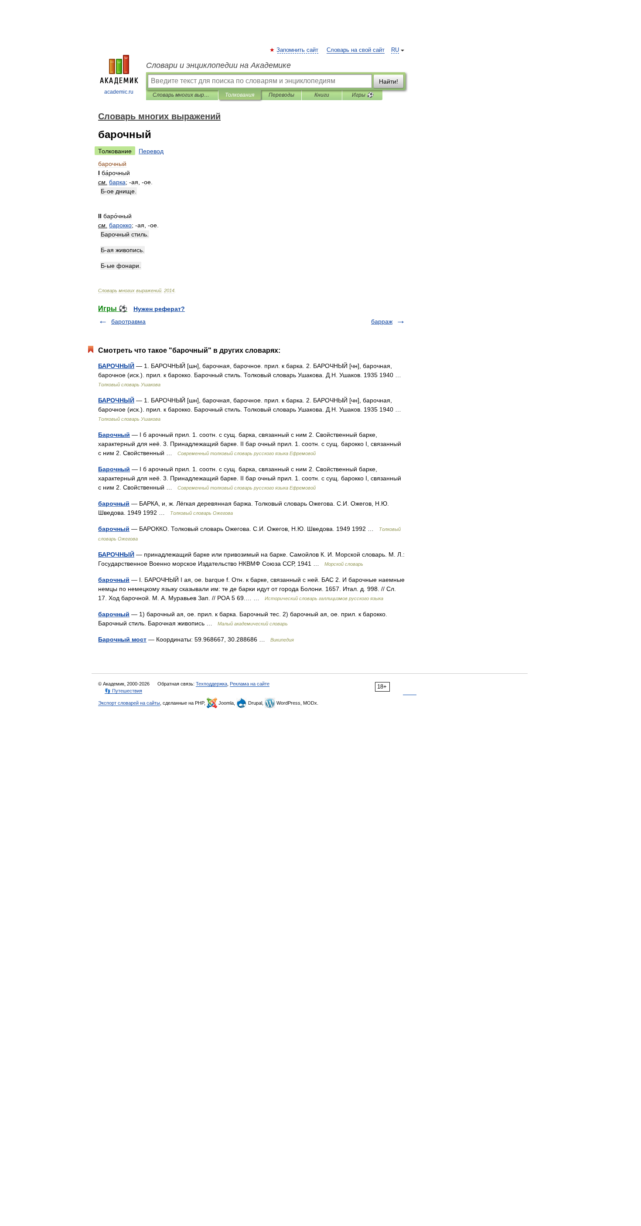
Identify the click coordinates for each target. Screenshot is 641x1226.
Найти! (388, 81)
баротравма (128, 321)
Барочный (114, 434)
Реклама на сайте (249, 683)
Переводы (281, 95)
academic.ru (118, 92)
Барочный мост (122, 639)
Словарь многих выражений (182, 95)
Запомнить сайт (297, 50)
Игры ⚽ (362, 95)
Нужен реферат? (159, 308)
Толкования (239, 95)
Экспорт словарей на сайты (129, 703)
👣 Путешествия (123, 690)
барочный (114, 503)
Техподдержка (211, 683)
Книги (321, 95)
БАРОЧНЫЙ (116, 365)
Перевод (151, 151)
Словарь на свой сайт (356, 50)
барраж (381, 321)
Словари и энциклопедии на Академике (218, 65)
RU (395, 50)
